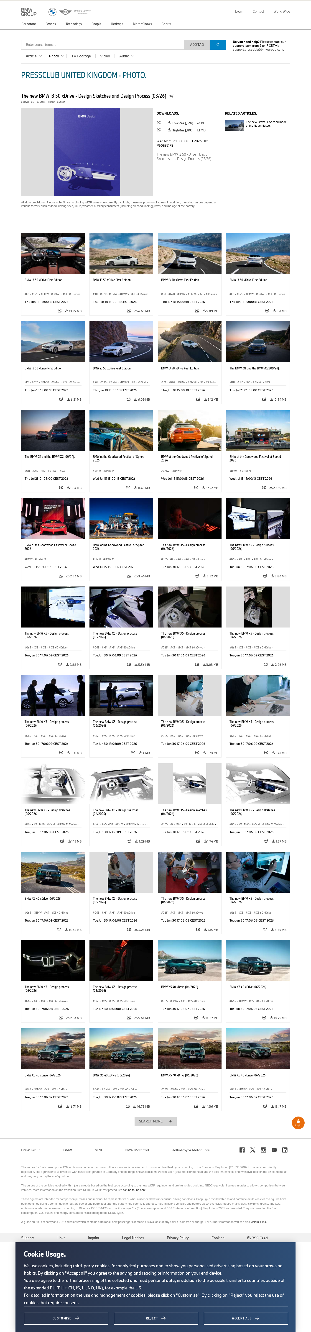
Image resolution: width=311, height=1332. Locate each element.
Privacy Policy (178, 1237)
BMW (67, 1150)
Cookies (218, 1237)
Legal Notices (133, 1237)
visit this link (258, 1222)
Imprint (93, 1237)
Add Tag (197, 44)
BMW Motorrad (137, 1150)
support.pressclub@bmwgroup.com (258, 49)
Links (61, 1237)
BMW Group (31, 1150)
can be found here (134, 1190)
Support (27, 1237)
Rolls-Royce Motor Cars (191, 1150)
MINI (98, 1150)
